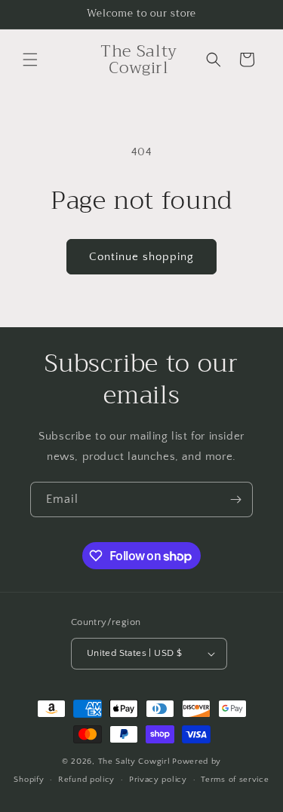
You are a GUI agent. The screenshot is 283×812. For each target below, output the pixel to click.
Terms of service (235, 779)
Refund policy (86, 779)
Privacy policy (158, 779)
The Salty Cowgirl (134, 761)
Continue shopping (141, 256)
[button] (30, 59)
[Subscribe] (235, 499)
